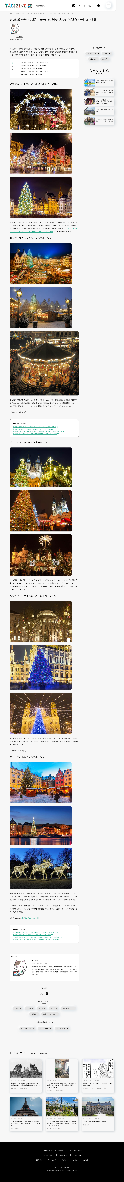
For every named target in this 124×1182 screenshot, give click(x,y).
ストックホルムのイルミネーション (30, 75)
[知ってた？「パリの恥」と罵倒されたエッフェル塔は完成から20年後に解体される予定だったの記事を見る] (26, 1068)
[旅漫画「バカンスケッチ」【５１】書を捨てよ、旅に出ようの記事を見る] (98, 1068)
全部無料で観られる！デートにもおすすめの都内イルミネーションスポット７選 (37, 431)
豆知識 (34, 1014)
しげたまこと (60, 1080)
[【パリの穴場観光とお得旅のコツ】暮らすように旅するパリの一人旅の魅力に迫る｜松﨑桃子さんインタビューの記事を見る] (62, 1068)
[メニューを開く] (108, 5)
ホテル (53, 1008)
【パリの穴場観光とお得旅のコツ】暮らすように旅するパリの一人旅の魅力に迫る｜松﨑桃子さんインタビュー (61, 1085)
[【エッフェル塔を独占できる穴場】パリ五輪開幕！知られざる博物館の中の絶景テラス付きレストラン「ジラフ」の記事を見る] (62, 1106)
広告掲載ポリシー (48, 1155)
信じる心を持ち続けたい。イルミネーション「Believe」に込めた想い (34, 427)
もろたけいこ (60, 1119)
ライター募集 (77, 1155)
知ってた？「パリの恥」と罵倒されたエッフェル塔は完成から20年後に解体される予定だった (25, 1084)
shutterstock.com (28, 918)
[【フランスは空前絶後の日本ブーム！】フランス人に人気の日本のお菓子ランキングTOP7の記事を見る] (89, 102)
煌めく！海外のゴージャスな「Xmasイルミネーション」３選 (32, 429)
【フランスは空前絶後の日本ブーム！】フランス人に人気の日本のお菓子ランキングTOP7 (104, 102)
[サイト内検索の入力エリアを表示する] (98, 5)
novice (75, 1160)
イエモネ (64, 1160)
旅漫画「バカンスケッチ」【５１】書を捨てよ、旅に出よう (97, 1084)
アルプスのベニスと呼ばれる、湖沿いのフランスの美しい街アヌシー (104, 121)
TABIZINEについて (47, 1151)
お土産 (41, 1008)
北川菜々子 (19, 37)
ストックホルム (45, 1029)
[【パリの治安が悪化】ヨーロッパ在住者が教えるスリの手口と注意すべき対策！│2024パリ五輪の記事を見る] (26, 1106)
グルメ (29, 1008)
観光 (17, 1008)
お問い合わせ (63, 1155)
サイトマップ (52, 1160)
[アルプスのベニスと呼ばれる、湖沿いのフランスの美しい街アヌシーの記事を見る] (89, 121)
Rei (22, 1119)
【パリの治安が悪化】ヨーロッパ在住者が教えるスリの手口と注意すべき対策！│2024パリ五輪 (25, 1123)
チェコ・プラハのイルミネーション (30, 69)
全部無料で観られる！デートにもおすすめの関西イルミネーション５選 (35, 434)
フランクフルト (62, 1029)
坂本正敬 (22, 1080)
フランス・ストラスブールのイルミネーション (34, 63)
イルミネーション (27, 1029)
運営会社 (61, 1151)
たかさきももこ (96, 1080)
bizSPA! (85, 1160)
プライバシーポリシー (76, 1151)
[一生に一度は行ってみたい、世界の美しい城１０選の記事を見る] (89, 82)
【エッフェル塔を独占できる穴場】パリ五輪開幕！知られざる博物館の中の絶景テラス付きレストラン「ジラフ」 (61, 1123)
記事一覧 (39, 1160)
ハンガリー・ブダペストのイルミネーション (33, 72)
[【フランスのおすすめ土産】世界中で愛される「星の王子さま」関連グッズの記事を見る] (89, 92)
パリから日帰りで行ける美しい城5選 (94, 1121)
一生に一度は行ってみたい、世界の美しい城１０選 (104, 82)
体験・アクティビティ (50, 1014)
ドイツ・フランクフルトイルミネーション (32, 66)
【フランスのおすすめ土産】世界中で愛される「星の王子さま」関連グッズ (104, 92)
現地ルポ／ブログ (68, 1008)
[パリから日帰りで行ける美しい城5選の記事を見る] (98, 1106)
